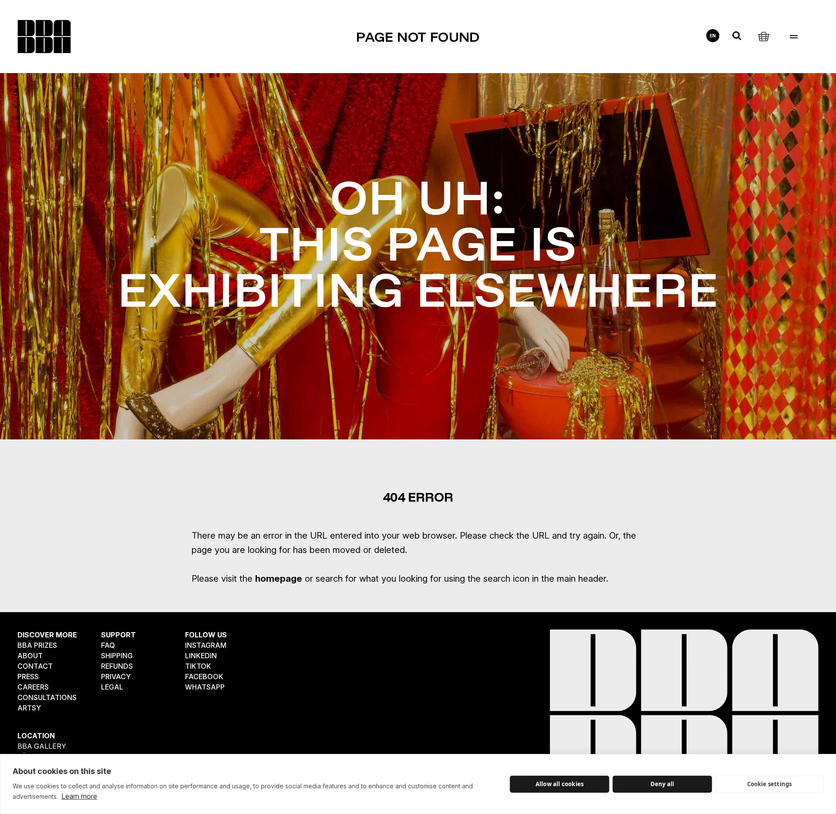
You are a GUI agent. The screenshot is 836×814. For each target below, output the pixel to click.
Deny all (662, 784)
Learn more (79, 796)
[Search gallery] (736, 35)
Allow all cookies (559, 784)
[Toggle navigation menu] (793, 36)
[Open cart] (763, 35)
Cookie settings (769, 784)
